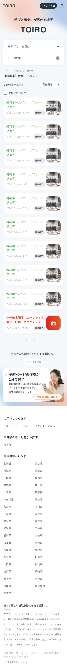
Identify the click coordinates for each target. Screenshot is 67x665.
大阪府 (7, 542)
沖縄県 (7, 593)
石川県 (39, 506)
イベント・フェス (45, 425)
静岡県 (39, 521)
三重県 (39, 528)
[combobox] (33, 58)
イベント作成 (48, 5)
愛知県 (7, 528)
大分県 (39, 578)
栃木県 (39, 477)
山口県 (7, 564)
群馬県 (7, 485)
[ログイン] (62, 6)
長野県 (18, 70)
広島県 (39, 557)
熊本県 (7, 578)
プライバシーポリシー (28, 653)
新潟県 (39, 499)
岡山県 (7, 557)
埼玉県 (39, 485)
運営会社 (24, 656)
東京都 (39, 492)
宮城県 (7, 470)
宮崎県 (7, 585)
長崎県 (39, 571)
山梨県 (7, 513)
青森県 (39, 463)
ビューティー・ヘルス (16, 425)
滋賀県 (7, 535)
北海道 (7, 463)
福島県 (39, 470)
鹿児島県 (40, 585)
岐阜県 (7, 521)
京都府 (39, 535)
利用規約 (9, 653)
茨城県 (7, 477)
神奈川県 (9, 499)
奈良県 (7, 549)
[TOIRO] (9, 5)
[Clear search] (58, 58)
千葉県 (7, 492)
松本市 (30, 70)
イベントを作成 (33, 362)
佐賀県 (7, 571)
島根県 (39, 549)
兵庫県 (39, 542)
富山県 (7, 506)
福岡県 (39, 564)
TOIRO (7, 70)
